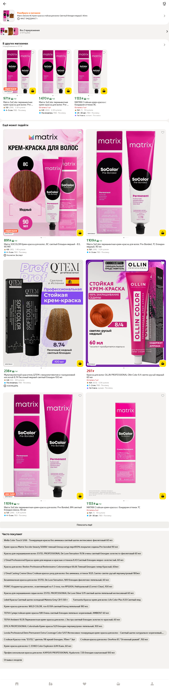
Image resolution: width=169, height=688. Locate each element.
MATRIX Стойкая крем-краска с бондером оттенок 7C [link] (113, 507)
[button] (5, 4)
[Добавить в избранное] (33, 53)
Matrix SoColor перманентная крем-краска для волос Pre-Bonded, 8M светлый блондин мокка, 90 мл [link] (43, 508)
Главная (17, 684)
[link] (58, 540)
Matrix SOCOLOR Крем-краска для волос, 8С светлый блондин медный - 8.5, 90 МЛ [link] (42, 245)
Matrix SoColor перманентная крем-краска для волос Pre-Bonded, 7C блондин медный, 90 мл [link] (125, 245)
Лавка (51, 684)
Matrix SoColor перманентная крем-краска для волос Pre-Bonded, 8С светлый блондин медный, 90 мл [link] (17, 103)
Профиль (152, 684)
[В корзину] (32, 91)
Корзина (118, 684)
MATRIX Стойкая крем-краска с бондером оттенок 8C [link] (90, 103)
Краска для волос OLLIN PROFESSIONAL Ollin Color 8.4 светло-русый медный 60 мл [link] (125, 376)
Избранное (84, 684)
